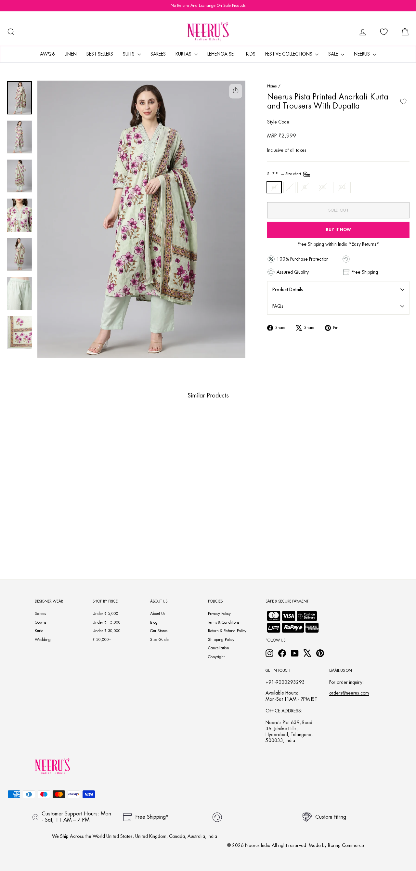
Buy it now (338, 230)
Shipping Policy (221, 640)
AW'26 (47, 54)
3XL (341, 187)
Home (272, 86)
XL (305, 187)
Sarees (158, 54)
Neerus (362, 54)
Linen (71, 54)
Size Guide (159, 640)
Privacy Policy (219, 614)
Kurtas (184, 54)
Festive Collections (289, 54)
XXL (322, 187)
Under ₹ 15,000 (107, 622)
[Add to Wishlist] (403, 101)
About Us (157, 614)
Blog (154, 622)
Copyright (216, 657)
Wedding (43, 640)
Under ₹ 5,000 (105, 614)
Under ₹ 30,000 (107, 631)
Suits (129, 54)
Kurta (39, 631)
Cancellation (218, 648)
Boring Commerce (346, 845)
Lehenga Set (221, 54)
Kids (250, 54)
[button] (38, 527)
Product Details (287, 289)
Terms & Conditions (223, 622)
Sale (333, 54)
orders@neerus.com (349, 693)
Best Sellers (99, 54)
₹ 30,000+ (102, 640)
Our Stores (158, 631)
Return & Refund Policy (227, 631)
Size (284, 174)
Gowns (40, 622)
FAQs (277, 306)
